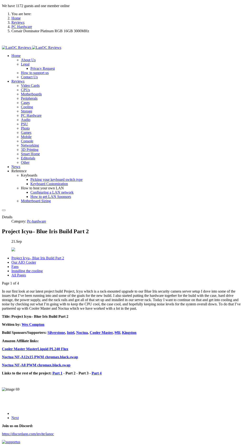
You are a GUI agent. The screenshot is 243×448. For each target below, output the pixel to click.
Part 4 (97, 373)
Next (15, 418)
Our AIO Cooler (23, 262)
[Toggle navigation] (4, 210)
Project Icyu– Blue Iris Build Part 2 (37, 258)
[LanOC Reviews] (31, 48)
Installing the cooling (27, 271)
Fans (15, 267)
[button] (16, 56)
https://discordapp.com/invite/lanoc (28, 434)
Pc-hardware (36, 221)
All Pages (18, 275)
